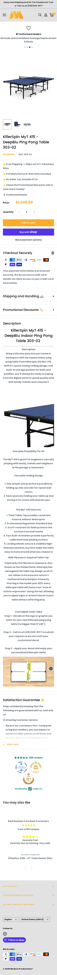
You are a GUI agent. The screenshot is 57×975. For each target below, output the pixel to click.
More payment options (28, 239)
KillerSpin (8, 154)
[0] (51, 15)
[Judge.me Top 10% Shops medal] (28, 779)
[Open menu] (4, 15)
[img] (28, 825)
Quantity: (8, 211)
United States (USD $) (32, 919)
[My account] (45, 15)
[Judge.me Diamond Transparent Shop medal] (21, 767)
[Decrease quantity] (19, 212)
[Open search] (40, 15)
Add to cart (28, 222)
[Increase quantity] (34, 212)
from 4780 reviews (28, 829)
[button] (26, 868)
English (8, 919)
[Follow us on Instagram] (5, 934)
